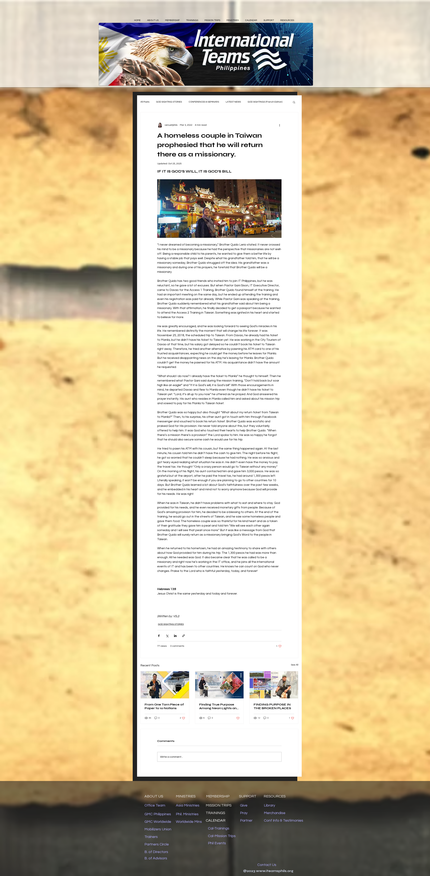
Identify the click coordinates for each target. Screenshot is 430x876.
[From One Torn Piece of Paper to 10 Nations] (165, 684)
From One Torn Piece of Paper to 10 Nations (164, 706)
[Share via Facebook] (158, 635)
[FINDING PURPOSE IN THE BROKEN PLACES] (274, 684)
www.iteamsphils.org (274, 871)
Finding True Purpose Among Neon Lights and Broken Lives (219, 706)
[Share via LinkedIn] (175, 635)
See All (294, 665)
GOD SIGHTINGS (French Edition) (265, 102)
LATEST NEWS (233, 102)
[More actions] (279, 125)
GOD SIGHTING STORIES (169, 102)
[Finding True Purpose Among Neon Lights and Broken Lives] (219, 684)
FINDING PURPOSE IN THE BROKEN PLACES (272, 706)
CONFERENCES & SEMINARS (204, 102)
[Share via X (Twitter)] (167, 635)
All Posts (144, 102)
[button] (294, 102)
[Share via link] (183, 635)
